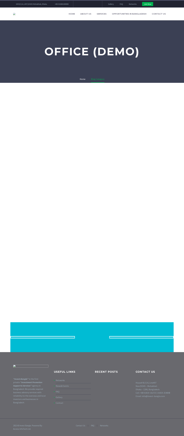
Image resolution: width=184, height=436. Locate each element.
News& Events (62, 386)
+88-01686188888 (62, 4)
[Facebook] (79, 4)
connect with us (92, 337)
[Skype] (95, 4)
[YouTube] (91, 4)
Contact (59, 403)
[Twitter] (87, 4)
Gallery (111, 4)
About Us (85, 14)
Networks (133, 4)
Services (102, 14)
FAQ (121, 4)
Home (72, 14)
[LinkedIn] (83, 4)
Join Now (147, 4)
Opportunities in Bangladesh (129, 14)
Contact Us (159, 14)
